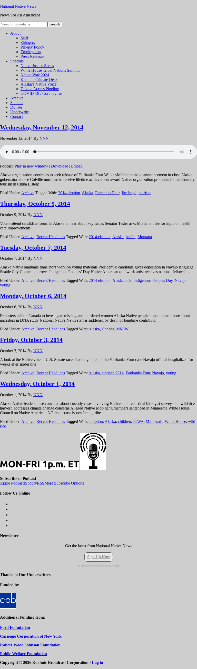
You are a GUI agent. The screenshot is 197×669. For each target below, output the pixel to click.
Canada (108, 329)
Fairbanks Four (107, 193)
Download (59, 166)
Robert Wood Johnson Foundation (30, 645)
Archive (27, 193)
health (130, 237)
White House (175, 421)
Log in (97, 662)
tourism (145, 193)
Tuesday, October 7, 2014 (33, 247)
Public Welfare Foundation (23, 654)
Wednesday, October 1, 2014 (37, 383)
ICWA (138, 421)
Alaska (87, 193)
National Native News (18, 6)
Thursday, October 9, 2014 (35, 203)
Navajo (180, 280)
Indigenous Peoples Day (153, 280)
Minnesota (154, 421)
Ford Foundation (15, 627)
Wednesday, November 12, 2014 (41, 127)
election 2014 (113, 373)
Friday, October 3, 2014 (31, 340)
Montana (144, 237)
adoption (96, 421)
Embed (77, 166)
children (124, 421)
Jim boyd (129, 193)
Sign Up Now (98, 557)
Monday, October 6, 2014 (33, 296)
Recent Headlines (50, 237)
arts (128, 280)
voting (5, 285)
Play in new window (31, 166)
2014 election (69, 193)
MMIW (122, 329)
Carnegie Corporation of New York (31, 636)
